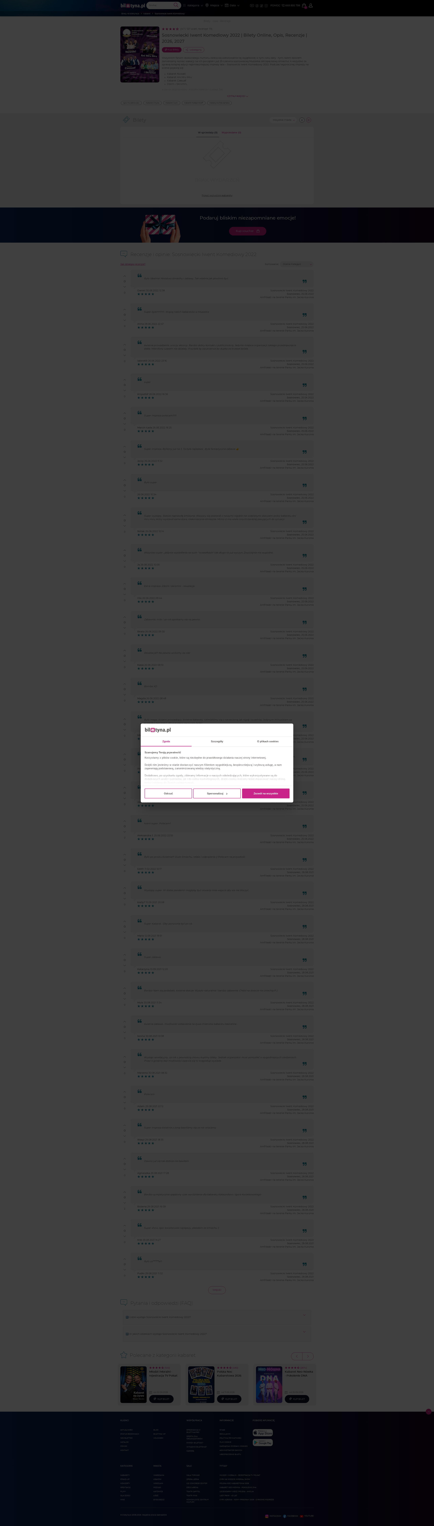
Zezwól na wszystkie (266, 793)
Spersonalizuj (215, 793)
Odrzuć (168, 793)
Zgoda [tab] (166, 741)
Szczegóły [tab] (217, 741)
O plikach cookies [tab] (268, 741)
